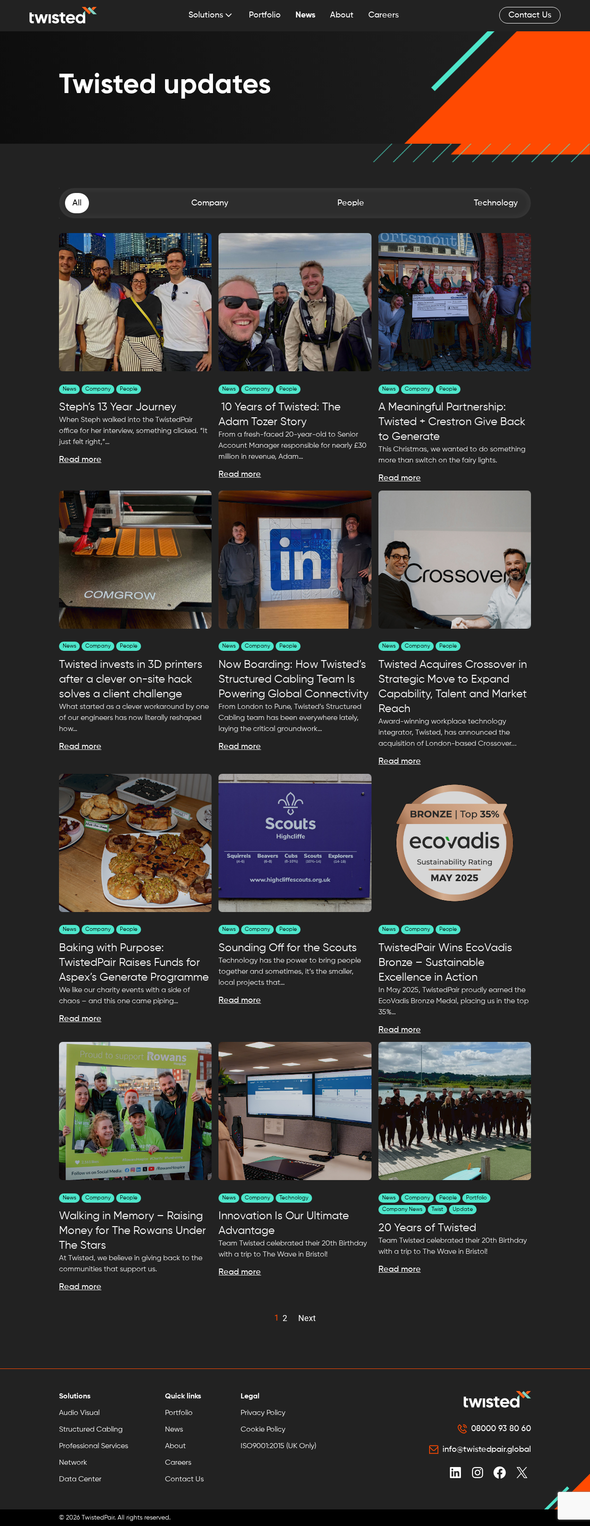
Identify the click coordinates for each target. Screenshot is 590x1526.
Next (307, 1318)
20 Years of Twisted (427, 1228)
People (128, 389)
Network (73, 1463)
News (305, 15)
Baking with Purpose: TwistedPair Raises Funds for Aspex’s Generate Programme (134, 962)
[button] (210, 203)
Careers (383, 15)
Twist (437, 1209)
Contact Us (529, 15)
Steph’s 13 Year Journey (119, 407)
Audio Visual (79, 1413)
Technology (293, 1198)
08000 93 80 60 (501, 1429)
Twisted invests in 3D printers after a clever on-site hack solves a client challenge (130, 679)
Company (98, 389)
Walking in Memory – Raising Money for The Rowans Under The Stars (132, 1230)
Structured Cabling (91, 1429)
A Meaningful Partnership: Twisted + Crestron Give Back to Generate (451, 422)
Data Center (80, 1479)
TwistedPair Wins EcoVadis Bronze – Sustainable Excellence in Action (445, 962)
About (342, 15)
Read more (80, 460)
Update (463, 1209)
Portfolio (265, 15)
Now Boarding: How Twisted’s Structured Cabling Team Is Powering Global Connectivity (293, 679)
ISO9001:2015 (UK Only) (278, 1446)
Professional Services (93, 1446)
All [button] (77, 203)
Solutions (206, 15)
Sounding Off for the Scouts (287, 947)
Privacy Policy (263, 1413)
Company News (402, 1209)
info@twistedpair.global (486, 1449)
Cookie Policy (263, 1429)
